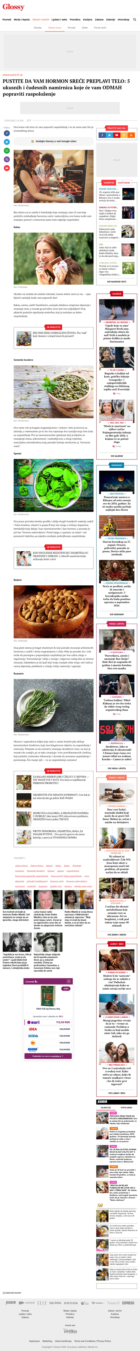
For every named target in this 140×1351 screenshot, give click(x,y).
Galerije (110, 19)
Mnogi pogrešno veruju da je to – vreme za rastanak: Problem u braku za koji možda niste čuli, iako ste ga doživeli (117, 1028)
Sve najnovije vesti (116, 281)
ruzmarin (19, 870)
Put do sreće (100, 28)
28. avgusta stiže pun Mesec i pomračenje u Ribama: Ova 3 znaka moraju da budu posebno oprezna (109, 196)
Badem (49, 865)
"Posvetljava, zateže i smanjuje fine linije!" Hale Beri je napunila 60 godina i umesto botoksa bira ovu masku (116, 662)
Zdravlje (38, 28)
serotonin (20, 886)
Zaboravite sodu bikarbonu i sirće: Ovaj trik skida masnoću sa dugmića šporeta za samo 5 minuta (109, 233)
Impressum (34, 1341)
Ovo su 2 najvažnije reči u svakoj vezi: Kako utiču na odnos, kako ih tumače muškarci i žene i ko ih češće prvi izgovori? (117, 1076)
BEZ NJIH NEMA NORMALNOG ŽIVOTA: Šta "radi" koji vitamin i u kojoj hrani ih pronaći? (60, 334)
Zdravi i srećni (40, 19)
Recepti (71, 28)
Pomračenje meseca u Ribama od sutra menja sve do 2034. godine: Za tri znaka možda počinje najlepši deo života (116, 503)
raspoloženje (72, 870)
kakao (67, 865)
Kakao (58, 865)
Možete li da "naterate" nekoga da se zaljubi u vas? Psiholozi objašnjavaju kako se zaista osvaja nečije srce (117, 982)
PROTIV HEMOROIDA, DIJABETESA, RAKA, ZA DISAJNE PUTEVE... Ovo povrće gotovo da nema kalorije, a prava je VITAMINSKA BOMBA (59, 834)
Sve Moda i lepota (117, 768)
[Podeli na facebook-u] (7, 133)
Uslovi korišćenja (63, 1341)
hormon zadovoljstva (76, 881)
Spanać (50, 870)
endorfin (31, 886)
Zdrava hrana (54, 28)
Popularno (126, 1108)
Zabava (99, 19)
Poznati (6, 19)
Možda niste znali (83, 886)
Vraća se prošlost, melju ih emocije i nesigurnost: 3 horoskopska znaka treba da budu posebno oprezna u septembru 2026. (117, 596)
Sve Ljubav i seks (116, 1093)
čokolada (76, 865)
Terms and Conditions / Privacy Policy (92, 1341)
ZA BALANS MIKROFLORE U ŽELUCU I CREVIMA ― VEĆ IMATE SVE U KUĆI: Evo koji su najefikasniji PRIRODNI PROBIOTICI (61, 780)
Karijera (87, 19)
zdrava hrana (21, 865)
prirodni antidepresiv (37, 881)
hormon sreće (56, 881)
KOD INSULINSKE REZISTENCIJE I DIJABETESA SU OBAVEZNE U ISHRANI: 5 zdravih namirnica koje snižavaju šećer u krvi (60, 556)
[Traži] (135, 19)
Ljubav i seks (59, 19)
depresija (19, 881)
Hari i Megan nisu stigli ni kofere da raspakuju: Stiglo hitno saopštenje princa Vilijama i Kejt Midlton (109, 214)
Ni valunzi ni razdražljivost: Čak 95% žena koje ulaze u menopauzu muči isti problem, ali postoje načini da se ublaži (117, 864)
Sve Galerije (117, 456)
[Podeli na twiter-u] (7, 142)
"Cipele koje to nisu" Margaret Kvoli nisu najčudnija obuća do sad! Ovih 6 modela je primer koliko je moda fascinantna (116, 333)
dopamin (43, 886)
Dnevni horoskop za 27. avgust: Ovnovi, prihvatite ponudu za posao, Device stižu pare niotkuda (117, 548)
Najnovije (106, 1108)
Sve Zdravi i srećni (117, 934)
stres (86, 876)
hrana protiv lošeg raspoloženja (66, 876)
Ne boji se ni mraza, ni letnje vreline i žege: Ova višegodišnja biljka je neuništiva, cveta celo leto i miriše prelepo (109, 270)
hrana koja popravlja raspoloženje (31, 876)
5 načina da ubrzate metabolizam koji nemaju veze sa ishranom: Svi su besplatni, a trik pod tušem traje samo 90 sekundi (117, 916)
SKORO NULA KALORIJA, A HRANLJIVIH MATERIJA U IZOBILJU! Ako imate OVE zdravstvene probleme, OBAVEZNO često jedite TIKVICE (61, 816)
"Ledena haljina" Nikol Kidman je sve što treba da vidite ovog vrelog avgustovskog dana (117, 705)
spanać (60, 870)
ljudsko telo (56, 886)
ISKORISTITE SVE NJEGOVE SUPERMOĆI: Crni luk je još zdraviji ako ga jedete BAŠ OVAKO (61, 796)
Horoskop (123, 19)
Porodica (75, 19)
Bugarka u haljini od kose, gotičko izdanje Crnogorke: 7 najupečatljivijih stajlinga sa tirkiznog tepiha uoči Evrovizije (117, 381)
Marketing (47, 1341)
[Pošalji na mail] (7, 168)
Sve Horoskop (117, 614)
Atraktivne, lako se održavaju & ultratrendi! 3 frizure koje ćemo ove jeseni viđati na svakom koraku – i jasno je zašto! (117, 753)
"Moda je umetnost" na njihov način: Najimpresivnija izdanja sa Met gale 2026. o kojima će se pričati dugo (117, 434)
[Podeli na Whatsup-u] (7, 151)
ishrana (68, 886)
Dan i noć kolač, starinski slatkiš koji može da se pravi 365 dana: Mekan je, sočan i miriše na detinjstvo (117, 816)
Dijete (85, 28)
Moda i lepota (22, 19)
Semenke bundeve (36, 870)
